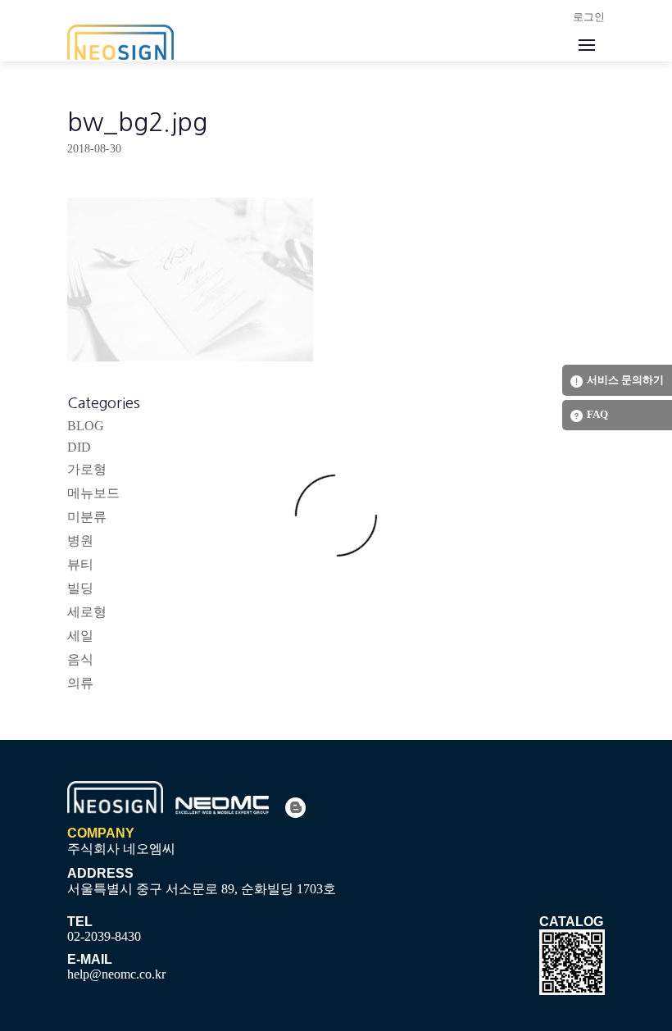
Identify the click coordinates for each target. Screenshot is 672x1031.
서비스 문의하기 (625, 380)
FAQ (597, 414)
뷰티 (80, 564)
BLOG (85, 426)
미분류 (87, 517)
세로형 (87, 612)
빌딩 (80, 588)
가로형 (87, 469)
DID (79, 447)
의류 (80, 683)
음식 (80, 659)
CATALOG (571, 922)
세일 (80, 636)
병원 (80, 540)
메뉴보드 (93, 493)
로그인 (589, 17)
